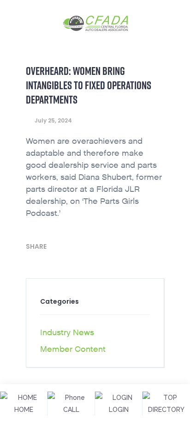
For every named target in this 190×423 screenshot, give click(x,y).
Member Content (73, 349)
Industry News (67, 332)
